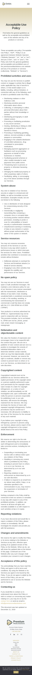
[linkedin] (14, 634)
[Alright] (30, 670)
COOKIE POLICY (16, 660)
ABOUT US (16, 652)
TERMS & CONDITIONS (16, 656)
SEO (16, 644)
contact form (5, 601)
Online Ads (16, 642)
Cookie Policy (25, 669)
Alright (16, 672)
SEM (16, 645)
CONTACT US (16, 654)
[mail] (21, 634)
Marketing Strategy (16, 648)
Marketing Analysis (16, 650)
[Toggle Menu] (28, 4)
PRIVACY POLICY (16, 658)
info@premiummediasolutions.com (13, 603)
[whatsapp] (17, 634)
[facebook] (10, 634)
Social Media (16, 647)
